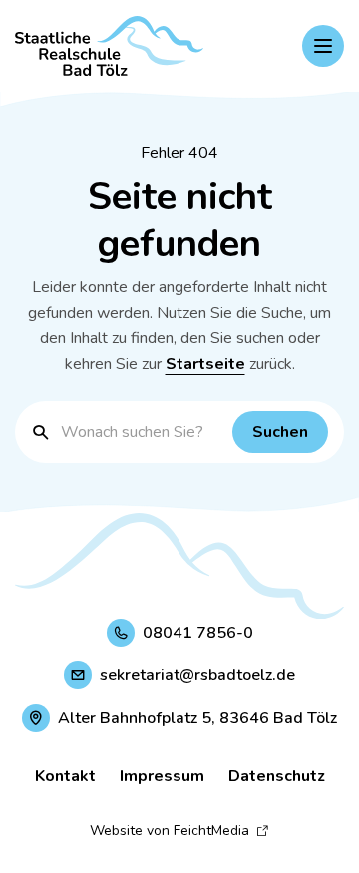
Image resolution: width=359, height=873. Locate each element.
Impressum (162, 776)
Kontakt (65, 776)
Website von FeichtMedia (169, 830)
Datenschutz (276, 776)
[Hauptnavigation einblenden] (323, 46)
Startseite (205, 364)
